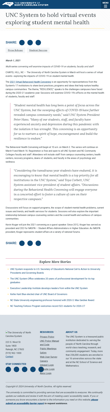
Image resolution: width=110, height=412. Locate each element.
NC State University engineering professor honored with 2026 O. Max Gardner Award (52, 300)
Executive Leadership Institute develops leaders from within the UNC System (49, 288)
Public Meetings (48, 348)
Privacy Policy (47, 336)
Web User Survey (48, 357)
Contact (9, 356)
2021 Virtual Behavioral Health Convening (30, 82)
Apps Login (45, 373)
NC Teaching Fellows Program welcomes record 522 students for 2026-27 (47, 306)
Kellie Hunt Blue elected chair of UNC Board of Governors (38, 294)
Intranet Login (47, 365)
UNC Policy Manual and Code (49, 343)
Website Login (47, 369)
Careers (44, 361)
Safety (43, 352)
